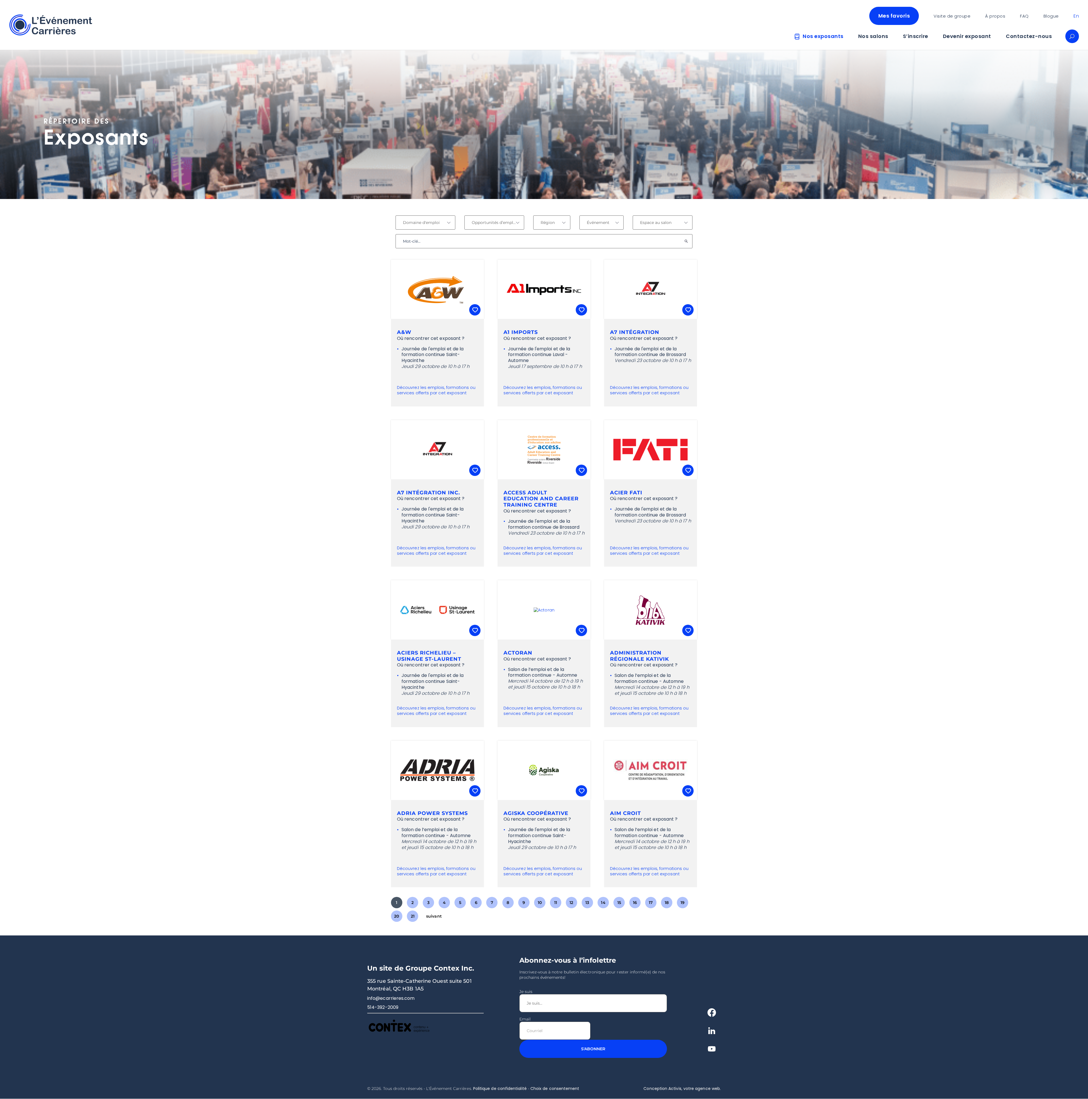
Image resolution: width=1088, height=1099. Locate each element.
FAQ (1024, 16)
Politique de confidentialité (500, 1088)
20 (396, 916)
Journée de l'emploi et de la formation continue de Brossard (650, 352)
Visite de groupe (952, 16)
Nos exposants (823, 36)
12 (571, 902)
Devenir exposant (967, 36)
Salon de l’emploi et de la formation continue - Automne (542, 672)
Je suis (526, 991)
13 (587, 902)
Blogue (1051, 16)
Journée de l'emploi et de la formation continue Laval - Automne (539, 355)
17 (651, 902)
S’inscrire (915, 36)
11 (555, 902)
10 (540, 902)
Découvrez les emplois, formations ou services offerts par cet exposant (436, 390)
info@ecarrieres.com (391, 998)
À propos (995, 16)
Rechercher (686, 241)
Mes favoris (894, 15)
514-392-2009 (382, 1007)
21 (413, 916)
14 (603, 902)
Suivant (434, 916)
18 (667, 902)
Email (525, 1019)
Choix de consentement (554, 1088)
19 (683, 902)
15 (619, 902)
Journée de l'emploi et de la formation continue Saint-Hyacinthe (432, 355)
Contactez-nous (1029, 36)
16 (635, 902)
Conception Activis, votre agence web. (682, 1088)
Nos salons (873, 36)
